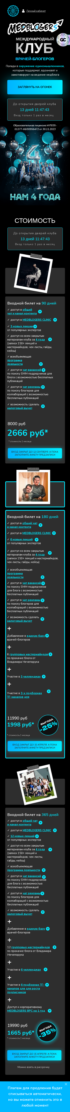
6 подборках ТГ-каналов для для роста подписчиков (25, 988)
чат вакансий (32, 370)
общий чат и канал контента (22, 311)
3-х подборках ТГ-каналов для (24, 695)
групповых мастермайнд (27, 654)
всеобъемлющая (20, 356)
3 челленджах (31, 676)
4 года (40, 339)
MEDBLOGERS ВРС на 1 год (26, 1011)
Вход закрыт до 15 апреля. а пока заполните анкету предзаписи (35, 746)
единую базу (36, 636)
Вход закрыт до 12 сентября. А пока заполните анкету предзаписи (34, 453)
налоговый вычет (19, 408)
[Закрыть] (66, 1084)
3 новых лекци (20, 326)
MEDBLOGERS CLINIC (37, 320)
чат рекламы (32, 387)
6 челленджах (31, 970)
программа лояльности (15, 362)
